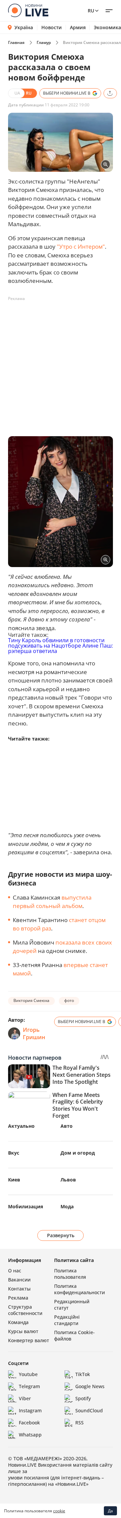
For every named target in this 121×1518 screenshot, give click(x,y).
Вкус (13, 1153)
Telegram (29, 1386)
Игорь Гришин (34, 1033)
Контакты (19, 1288)
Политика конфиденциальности (79, 1289)
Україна (23, 27)
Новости (51, 27)
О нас (14, 1270)
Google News (90, 1386)
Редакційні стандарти (67, 1320)
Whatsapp (30, 1434)
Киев (14, 1179)
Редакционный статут (71, 1304)
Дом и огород (78, 1153)
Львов (68, 1179)
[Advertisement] (60, 364)
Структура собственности (25, 1310)
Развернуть (60, 1235)
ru (91, 10)
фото (69, 1000)
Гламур (44, 42)
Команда (18, 1322)
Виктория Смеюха (31, 1000)
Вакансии (19, 1279)
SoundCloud (89, 1410)
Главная (16, 42)
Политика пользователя (70, 1273)
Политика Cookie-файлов (74, 1335)
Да (110, 1511)
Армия (78, 27)
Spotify (83, 1398)
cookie (59, 1511)
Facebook (29, 1422)
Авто (67, 1126)
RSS (79, 1422)
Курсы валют (23, 1331)
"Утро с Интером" (81, 246)
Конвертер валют (28, 1340)
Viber (25, 1398)
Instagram (30, 1410)
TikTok (82, 1374)
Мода (67, 1206)
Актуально (21, 1126)
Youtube (28, 1374)
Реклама (18, 1298)
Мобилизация (25, 1206)
